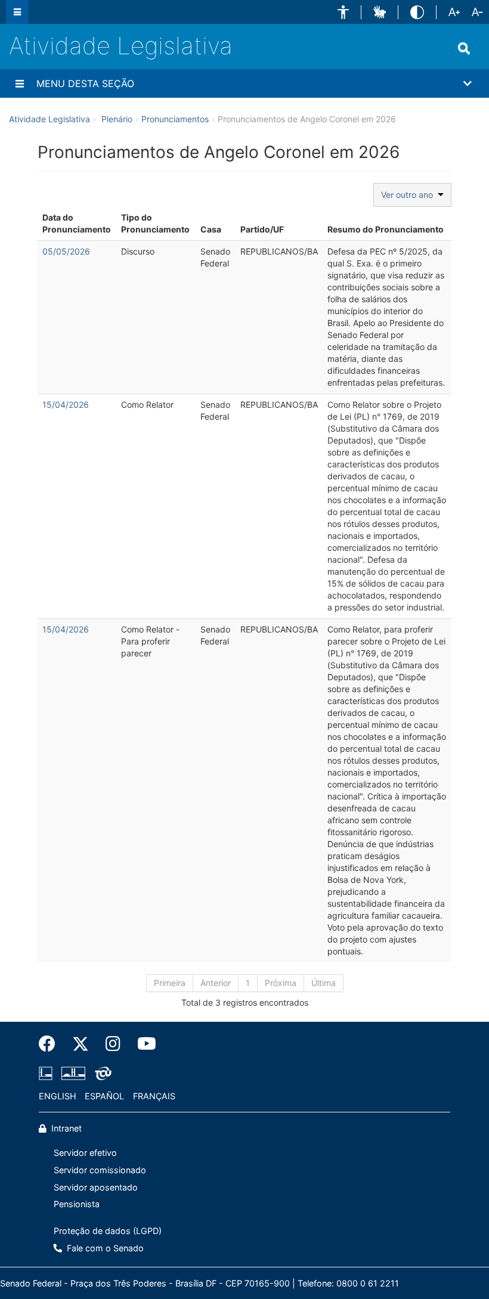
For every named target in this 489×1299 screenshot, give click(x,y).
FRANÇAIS (154, 1096)
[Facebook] (51, 1043)
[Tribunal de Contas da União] (101, 1073)
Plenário (116, 119)
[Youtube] (142, 1043)
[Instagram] (113, 1043)
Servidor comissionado (100, 1170)
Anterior (215, 983)
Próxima (280, 983)
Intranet (65, 1128)
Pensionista (77, 1204)
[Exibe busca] (464, 48)
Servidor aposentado (96, 1187)
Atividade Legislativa (121, 45)
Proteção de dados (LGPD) (108, 1231)
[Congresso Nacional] (73, 1073)
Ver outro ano (409, 195)
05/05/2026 (66, 251)
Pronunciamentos (175, 119)
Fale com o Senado (104, 1248)
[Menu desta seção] (20, 83)
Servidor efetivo (85, 1153)
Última (323, 983)
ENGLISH (57, 1096)
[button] (343, 12)
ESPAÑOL (104, 1096)
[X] (80, 1043)
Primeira (169, 983)
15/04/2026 (65, 404)
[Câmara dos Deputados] (48, 1073)
